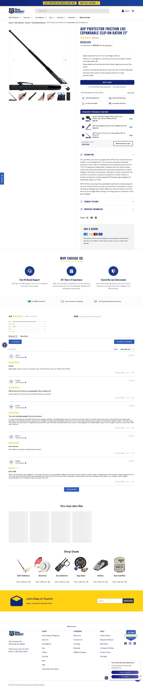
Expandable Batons (39, 23)
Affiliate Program (79, 652)
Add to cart (107, 82)
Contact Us (77, 640)
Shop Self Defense (88, 3)
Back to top (71, 626)
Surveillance (62, 575)
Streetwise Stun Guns (50, 669)
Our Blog (76, 644)
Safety (100, 575)
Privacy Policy (105, 652)
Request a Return (106, 640)
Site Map (103, 656)
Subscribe (128, 601)
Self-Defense (19, 23)
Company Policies (107, 648)
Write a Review (126, 342)
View (131, 119)
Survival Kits (120, 575)
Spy (43, 648)
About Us (77, 635)
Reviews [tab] (13, 336)
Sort (116, 349)
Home (11, 23)
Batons (27, 23)
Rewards (76, 648)
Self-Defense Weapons (51, 635)
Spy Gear (81, 575)
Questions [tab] (24, 336)
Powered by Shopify (38, 685)
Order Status (105, 635)
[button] (107, 38)
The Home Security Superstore (23, 685)
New (43, 661)
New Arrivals (85, 17)
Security (43, 575)
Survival (45, 656)
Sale (43, 665)
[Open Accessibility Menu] (4, 345)
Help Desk (104, 644)
